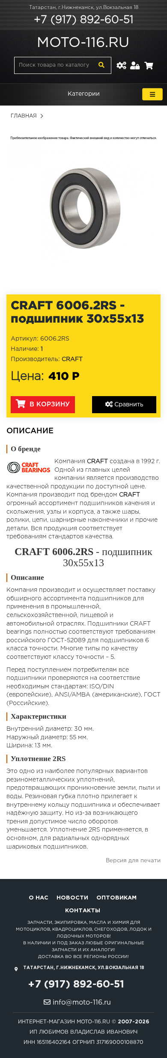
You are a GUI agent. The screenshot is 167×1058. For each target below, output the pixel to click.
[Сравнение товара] (121, 60)
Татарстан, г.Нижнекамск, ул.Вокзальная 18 (83, 8)
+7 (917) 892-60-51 (83, 20)
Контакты (82, 910)
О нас (38, 898)
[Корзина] (148, 60)
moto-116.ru (83, 43)
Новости (72, 898)
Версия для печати (133, 860)
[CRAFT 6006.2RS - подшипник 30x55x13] (83, 209)
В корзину (48, 404)
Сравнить (128, 404)
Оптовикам (116, 898)
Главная (24, 116)
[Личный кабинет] (135, 60)
